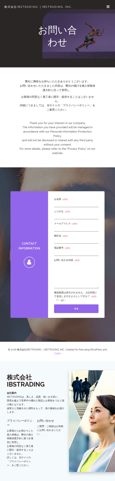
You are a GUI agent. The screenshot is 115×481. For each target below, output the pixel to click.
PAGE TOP (110, 464)
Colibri (57, 353)
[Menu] (108, 6)
